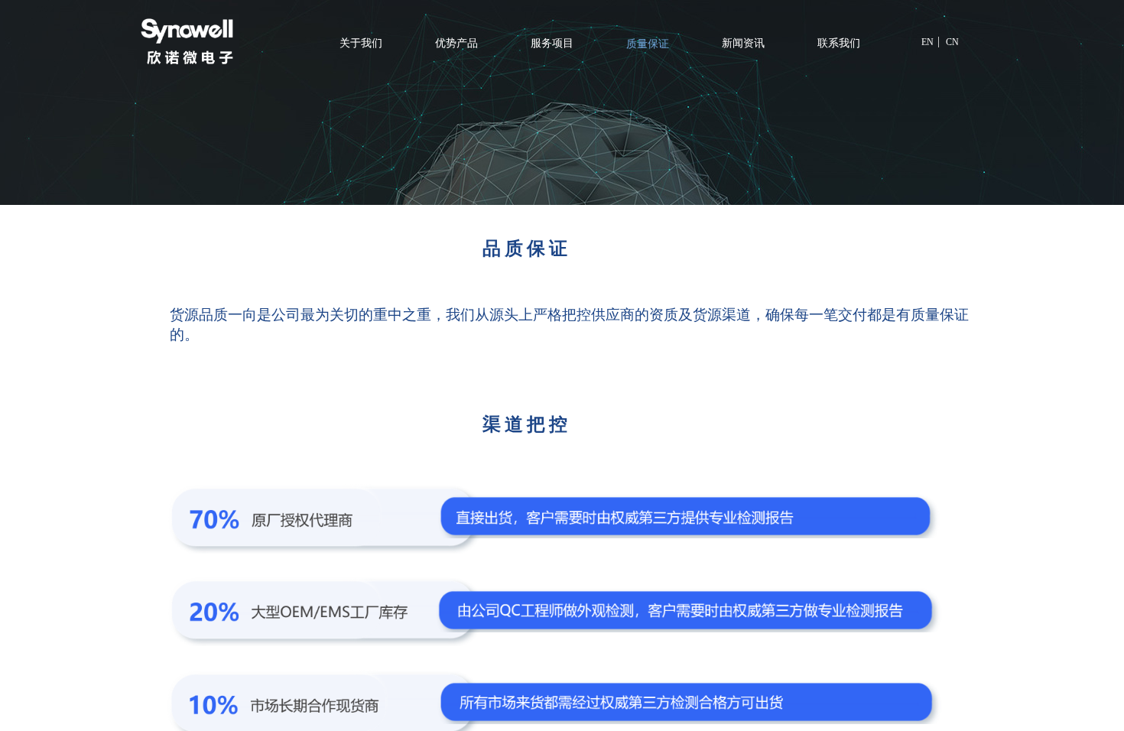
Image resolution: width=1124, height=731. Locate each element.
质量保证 (647, 44)
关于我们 (360, 43)
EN (927, 42)
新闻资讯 (743, 43)
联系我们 (838, 43)
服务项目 (552, 43)
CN (952, 42)
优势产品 (456, 43)
